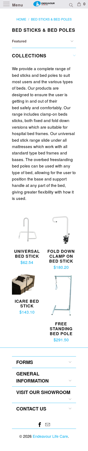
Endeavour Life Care (50, 436)
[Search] (71, 4)
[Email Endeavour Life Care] (48, 425)
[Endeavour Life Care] (44, 4)
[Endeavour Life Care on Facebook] (40, 425)
